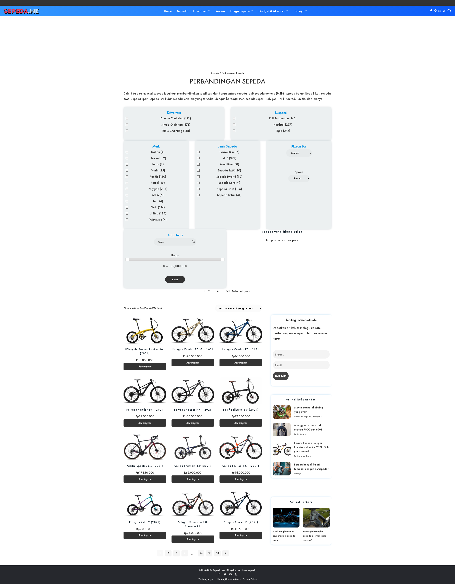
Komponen (318, 416)
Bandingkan (144, 366)
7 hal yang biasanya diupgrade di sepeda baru (284, 536)
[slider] (127, 259)
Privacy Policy (250, 579)
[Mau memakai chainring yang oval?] (282, 412)
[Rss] (443, 11)
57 (209, 553)
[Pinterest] (435, 11)
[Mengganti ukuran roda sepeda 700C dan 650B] (282, 429)
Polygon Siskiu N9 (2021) (240, 522)
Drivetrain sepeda (302, 416)
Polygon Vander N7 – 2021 (193, 409)
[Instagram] (439, 11)
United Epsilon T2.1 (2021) (240, 465)
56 (201, 553)
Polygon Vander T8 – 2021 (144, 409)
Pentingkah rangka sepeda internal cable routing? (314, 536)
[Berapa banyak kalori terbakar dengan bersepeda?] (282, 468)
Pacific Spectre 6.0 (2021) (145, 465)
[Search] (449, 11)
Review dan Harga (303, 456)
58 (217, 553)
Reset (175, 279)
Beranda (215, 72)
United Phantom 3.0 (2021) (193, 465)
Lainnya (297, 473)
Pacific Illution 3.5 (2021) (241, 409)
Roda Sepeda (300, 434)
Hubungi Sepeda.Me (228, 579)
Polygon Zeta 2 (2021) (144, 522)
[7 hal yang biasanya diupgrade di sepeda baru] (286, 518)
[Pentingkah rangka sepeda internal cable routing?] (316, 518)
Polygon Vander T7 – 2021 (240, 349)
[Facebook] (431, 11)
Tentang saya (205, 579)
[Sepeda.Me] (21, 11)
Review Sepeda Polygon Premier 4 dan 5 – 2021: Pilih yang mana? (311, 447)
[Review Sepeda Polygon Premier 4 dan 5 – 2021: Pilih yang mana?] (282, 449)
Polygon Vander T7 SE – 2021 (192, 349)
